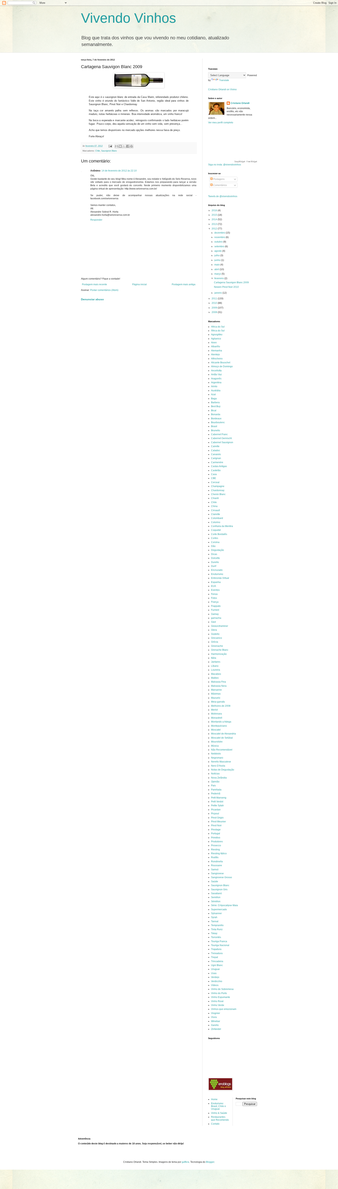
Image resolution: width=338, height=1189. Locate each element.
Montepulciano (219, 725)
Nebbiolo (216, 753)
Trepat (214, 957)
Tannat (214, 921)
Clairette (215, 514)
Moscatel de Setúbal (222, 737)
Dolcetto (215, 558)
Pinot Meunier (218, 821)
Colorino (215, 522)
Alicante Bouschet (220, 362)
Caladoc (215, 450)
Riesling (215, 849)
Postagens (219, 179)
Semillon (215, 897)
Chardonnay (217, 490)
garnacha (216, 618)
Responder (96, 219)
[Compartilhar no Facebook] (128, 146)
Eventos (215, 590)
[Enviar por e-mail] (117, 146)
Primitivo (215, 837)
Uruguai (215, 969)
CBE (213, 478)
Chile (97, 151)
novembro (220, 237)
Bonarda (215, 414)
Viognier (215, 1013)
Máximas (216, 693)
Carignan (216, 458)
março (218, 273)
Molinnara (216, 713)
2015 (215, 215)
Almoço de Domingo (222, 366)
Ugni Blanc (217, 965)
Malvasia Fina (218, 681)
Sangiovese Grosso (221, 877)
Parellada (216, 789)
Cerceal (215, 482)
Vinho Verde (217, 1005)
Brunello (215, 430)
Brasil (214, 426)
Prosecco (216, 845)
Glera (214, 630)
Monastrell (216, 717)
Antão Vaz (216, 374)
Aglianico (216, 338)
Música (215, 745)
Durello (215, 562)
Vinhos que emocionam (223, 1009)
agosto (218, 251)
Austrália (215, 390)
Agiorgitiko (216, 334)
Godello (215, 634)
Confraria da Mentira (222, 526)
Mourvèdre (217, 741)
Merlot (214, 709)
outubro (218, 241)
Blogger (210, 1162)
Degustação (217, 550)
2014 (215, 219)
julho (217, 255)
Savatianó (216, 893)
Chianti (215, 498)
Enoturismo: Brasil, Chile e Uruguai (218, 1106)
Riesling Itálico (219, 853)
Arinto (214, 386)
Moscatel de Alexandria (223, 733)
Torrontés (216, 937)
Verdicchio (216, 981)
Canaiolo (216, 454)
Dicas (214, 554)
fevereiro (219, 278)
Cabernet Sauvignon (222, 442)
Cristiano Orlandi (240, 103)
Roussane (216, 865)
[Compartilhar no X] (124, 146)
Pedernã (215, 793)
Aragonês (216, 378)
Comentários (220, 185)
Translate (224, 80)
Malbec (215, 678)
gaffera (185, 1162)
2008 (215, 312)
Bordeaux (216, 418)
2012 (215, 228)
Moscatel (216, 729)
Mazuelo (215, 697)
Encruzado (217, 570)
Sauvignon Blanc (109, 151)
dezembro (220, 232)
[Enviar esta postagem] (110, 146)
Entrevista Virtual (220, 578)
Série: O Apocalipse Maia (224, 905)
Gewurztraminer (219, 626)
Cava (214, 474)
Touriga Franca (219, 941)
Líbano (214, 666)
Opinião (215, 781)
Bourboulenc (218, 422)
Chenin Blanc (218, 494)
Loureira (215, 669)
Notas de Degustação (222, 769)
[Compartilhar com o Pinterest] (131, 146)
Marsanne (216, 689)
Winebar (215, 1021)
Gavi (213, 622)
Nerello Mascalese (221, 761)
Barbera (215, 402)
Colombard (217, 518)
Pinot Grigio (217, 817)
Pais (213, 785)
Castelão (216, 470)
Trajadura (216, 949)
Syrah (214, 917)
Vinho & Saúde (219, 1113)
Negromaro (217, 757)
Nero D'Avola (218, 765)
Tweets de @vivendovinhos (222, 196)
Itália (213, 658)
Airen (214, 342)
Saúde (214, 881)
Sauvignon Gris (219, 889)
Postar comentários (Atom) (104, 290)
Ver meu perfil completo (220, 122)
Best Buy (215, 406)
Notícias (215, 773)
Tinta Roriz (217, 929)
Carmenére (217, 462)
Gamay (215, 614)
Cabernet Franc (219, 434)
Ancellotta (216, 370)
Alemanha (216, 350)
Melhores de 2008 (220, 706)
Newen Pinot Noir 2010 (226, 287)
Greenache (217, 646)
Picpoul (215, 813)
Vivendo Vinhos (128, 18)
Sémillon (215, 901)
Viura (214, 1017)
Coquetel (216, 530)
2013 (215, 224)
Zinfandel (216, 1029)
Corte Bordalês (219, 534)
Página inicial (139, 284)
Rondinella (217, 861)
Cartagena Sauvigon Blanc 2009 (231, 282)
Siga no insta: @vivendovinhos (224, 164)
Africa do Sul (218, 326)
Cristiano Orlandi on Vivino (222, 89)
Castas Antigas (219, 466)
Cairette (215, 446)
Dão (213, 546)
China (214, 506)
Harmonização (219, 654)
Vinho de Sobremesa (222, 989)
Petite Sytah (217, 805)
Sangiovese (217, 873)
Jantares (215, 661)
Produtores (217, 841)
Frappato (216, 606)
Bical (213, 410)
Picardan (216, 809)
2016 (215, 210)
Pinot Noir (216, 825)
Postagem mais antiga (183, 284)
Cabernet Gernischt (221, 438)
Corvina (215, 542)
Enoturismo (217, 574)
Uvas (214, 973)
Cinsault (215, 510)
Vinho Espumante (220, 997)
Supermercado (219, 909)
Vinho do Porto (219, 993)
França (214, 602)
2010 (215, 303)
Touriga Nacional (220, 945)
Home (214, 1099)
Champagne (217, 486)
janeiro (218, 292)
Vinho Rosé (217, 1001)
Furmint (215, 610)
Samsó (214, 869)
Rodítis (214, 857)
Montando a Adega (221, 721)
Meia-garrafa (218, 701)
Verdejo (215, 977)
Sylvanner (216, 913)
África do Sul (218, 330)
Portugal (215, 833)
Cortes (214, 538)
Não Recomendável (221, 749)
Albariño (215, 346)
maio (217, 264)
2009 (215, 307)
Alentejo (215, 354)
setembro (219, 246)
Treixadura (217, 953)
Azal (213, 394)
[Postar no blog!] (120, 146)
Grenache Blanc (219, 650)
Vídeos (214, 985)
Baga (214, 398)
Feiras (214, 594)
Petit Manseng (218, 797)
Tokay (214, 933)
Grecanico (216, 638)
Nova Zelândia (219, 777)
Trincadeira (217, 961)
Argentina (216, 382)
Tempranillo (217, 925)
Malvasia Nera (219, 686)
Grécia (214, 642)
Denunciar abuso (92, 299)
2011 (215, 298)
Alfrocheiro (217, 358)
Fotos (214, 598)
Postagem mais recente (94, 284)
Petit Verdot (217, 801)
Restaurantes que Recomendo (220, 1118)
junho (217, 260)
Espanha (216, 582)
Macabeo (216, 674)
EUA (213, 586)
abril (217, 269)
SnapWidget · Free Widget (246, 162)
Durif (213, 566)
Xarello (215, 1025)
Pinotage (216, 829)
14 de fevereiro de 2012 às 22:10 (119, 170)
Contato (215, 1123)
